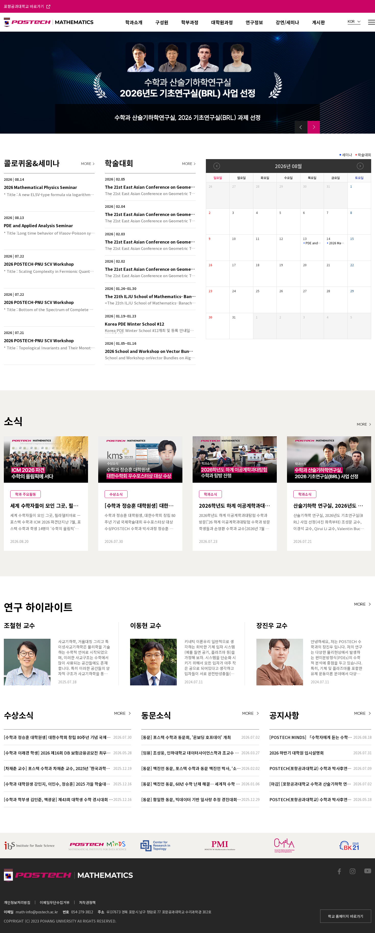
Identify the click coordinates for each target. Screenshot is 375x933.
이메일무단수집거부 (55, 902)
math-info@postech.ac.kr (37, 911)
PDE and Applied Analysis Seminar (313, 243)
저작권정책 (87, 902)
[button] (301, 127)
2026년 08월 (288, 165)
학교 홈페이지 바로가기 (345, 916)
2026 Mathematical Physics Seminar (337, 243)
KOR (351, 21)
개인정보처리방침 (17, 902)
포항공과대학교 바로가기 (24, 6)
